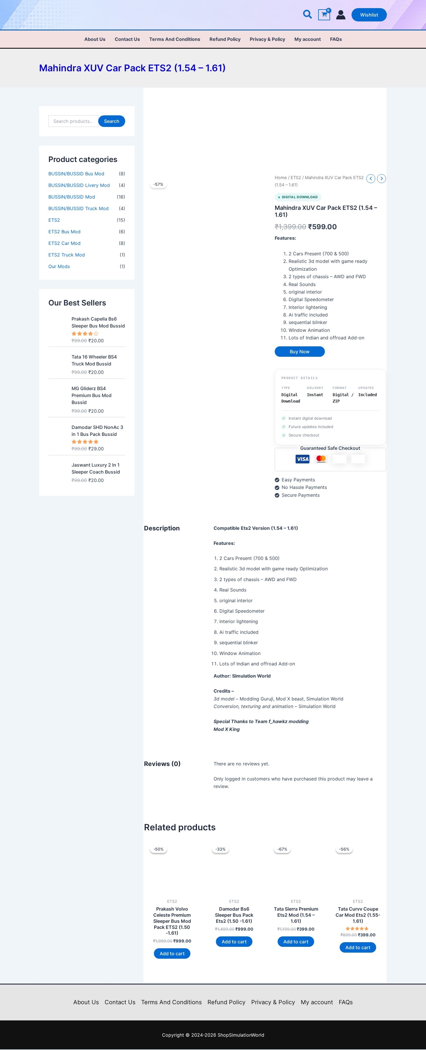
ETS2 (54, 220)
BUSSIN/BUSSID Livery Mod (79, 185)
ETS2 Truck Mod (66, 255)
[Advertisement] (265, 131)
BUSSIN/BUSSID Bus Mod (76, 173)
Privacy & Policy (267, 39)
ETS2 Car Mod (64, 243)
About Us (94, 39)
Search (111, 121)
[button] (308, 14)
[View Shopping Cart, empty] (324, 15)
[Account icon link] (341, 15)
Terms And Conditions (174, 39)
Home (281, 177)
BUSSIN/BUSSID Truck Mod (78, 208)
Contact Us (127, 39)
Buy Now (300, 351)
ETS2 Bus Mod (64, 231)
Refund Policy (225, 39)
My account (307, 39)
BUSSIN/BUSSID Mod (71, 197)
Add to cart (172, 953)
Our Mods (59, 266)
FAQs (336, 39)
